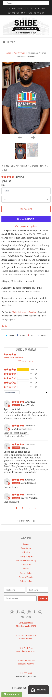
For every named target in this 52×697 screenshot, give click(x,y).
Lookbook (26, 548)
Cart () (27, 13)
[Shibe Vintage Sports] (26, 26)
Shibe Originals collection (24, 312)
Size (3, 184)
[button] (7, 176)
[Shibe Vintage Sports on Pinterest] (29, 612)
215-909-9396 (26, 673)
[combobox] (26, 3)
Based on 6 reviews (13, 357)
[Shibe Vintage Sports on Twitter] (12, 612)
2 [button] (22, 508)
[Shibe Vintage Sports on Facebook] (17, 612)
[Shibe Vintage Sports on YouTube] (23, 612)
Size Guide (5, 326)
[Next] (32, 137)
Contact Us (26, 564)
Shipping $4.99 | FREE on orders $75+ (26, 8)
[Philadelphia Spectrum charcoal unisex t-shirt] (26, 98)
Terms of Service (26, 577)
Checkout (39, 13)
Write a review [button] (26, 361)
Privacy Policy (26, 573)
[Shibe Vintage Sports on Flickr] (40, 612)
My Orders (13, 13)
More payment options (26, 226)
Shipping (26, 552)
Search (26, 544)
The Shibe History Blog (26, 560)
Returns (26, 568)
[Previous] (19, 137)
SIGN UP (43, 598)
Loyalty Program (26, 556)
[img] (18, 401)
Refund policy (26, 581)
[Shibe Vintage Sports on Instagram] (34, 612)
